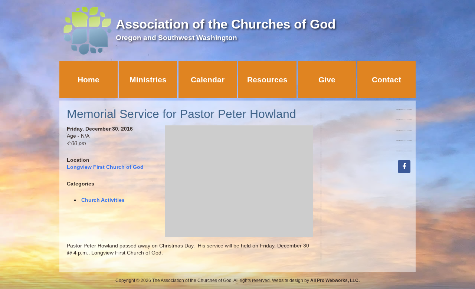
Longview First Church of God (105, 167)
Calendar (208, 79)
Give (326, 79)
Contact (386, 79)
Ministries (148, 79)
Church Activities (103, 200)
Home (88, 79)
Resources (267, 79)
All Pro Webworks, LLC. (335, 280)
